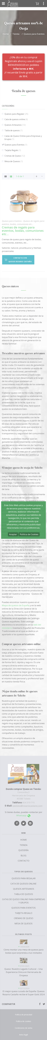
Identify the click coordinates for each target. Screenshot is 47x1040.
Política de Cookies (29, 534)
